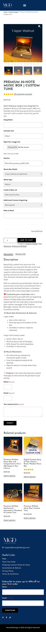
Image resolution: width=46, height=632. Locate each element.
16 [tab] (18, 65)
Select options (9, 476)
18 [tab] (25, 65)
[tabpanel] (23, 43)
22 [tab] (37, 65)
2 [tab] (8, 62)
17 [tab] (21, 65)
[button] (24, 5)
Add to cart (26, 240)
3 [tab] (12, 62)
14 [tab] (12, 65)
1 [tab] (5, 62)
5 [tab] (18, 62)
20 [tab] (31, 65)
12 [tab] (41, 62)
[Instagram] (3, 617)
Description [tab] (8, 254)
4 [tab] (15, 62)
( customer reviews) (23, 94)
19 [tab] (28, 65)
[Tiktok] (10, 617)
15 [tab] (15, 65)
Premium (7, 246)
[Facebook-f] (6, 617)
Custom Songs (13, 12)
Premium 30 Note (19, 246)
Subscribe (10, 610)
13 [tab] (8, 65)
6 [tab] (21, 62)
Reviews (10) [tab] (20, 254)
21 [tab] (34, 65)
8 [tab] (28, 62)
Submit (10, 423)
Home (5, 12)
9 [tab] (31, 62)
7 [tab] (25, 62)
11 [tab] (37, 62)
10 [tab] (34, 62)
